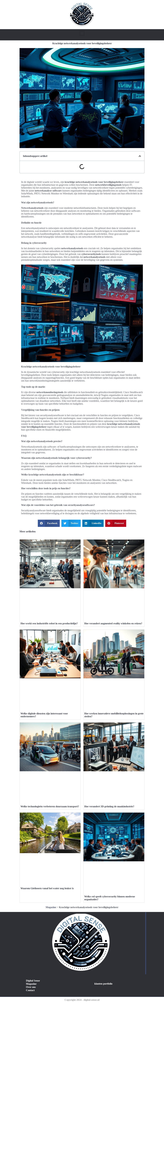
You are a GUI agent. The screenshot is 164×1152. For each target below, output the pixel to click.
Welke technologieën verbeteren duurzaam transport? (49, 806)
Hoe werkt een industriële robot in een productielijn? (49, 623)
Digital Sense (33, 980)
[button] (82, 33)
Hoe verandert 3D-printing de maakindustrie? (109, 806)
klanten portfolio (103, 983)
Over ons (31, 987)
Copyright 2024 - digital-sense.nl (82, 999)
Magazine (51, 907)
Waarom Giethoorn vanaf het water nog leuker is (47, 888)
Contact (30, 990)
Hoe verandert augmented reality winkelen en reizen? (113, 623)
